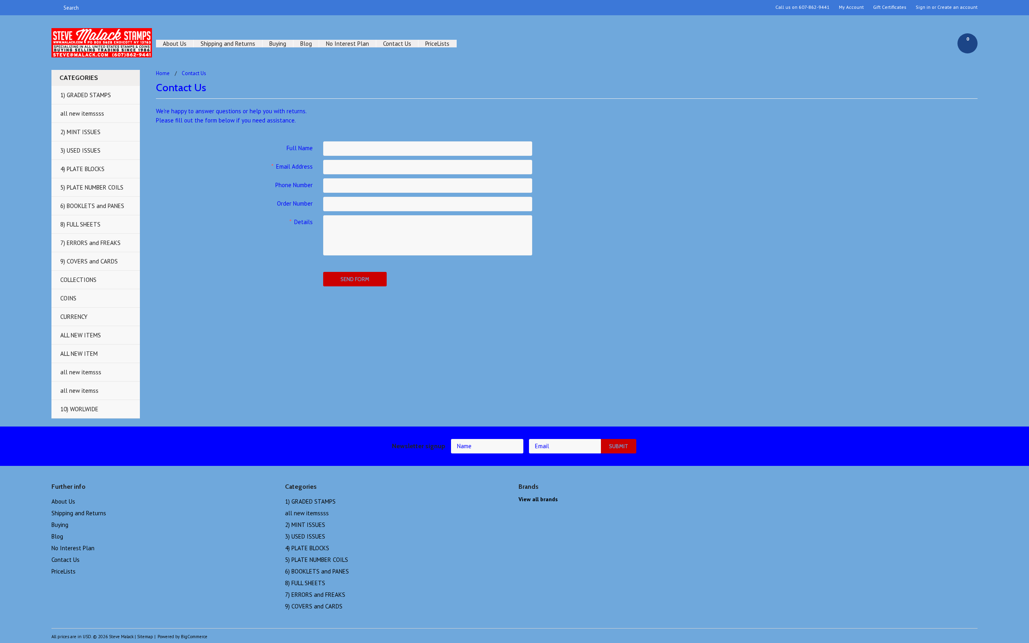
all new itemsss (80, 372)
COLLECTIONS (78, 280)
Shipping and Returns (228, 43)
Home (163, 73)
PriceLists (437, 43)
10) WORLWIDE (79, 409)
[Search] (54, 7)
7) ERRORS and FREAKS (90, 243)
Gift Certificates (889, 7)
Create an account (957, 7)
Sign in (923, 7)
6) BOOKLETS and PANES (92, 206)
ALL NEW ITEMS (80, 335)
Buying (277, 43)
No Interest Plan (347, 43)
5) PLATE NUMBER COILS (91, 187)
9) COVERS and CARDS (89, 261)
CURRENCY (74, 316)
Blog (306, 43)
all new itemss (79, 390)
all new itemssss (82, 113)
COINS (68, 298)
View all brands (538, 499)
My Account (851, 7)
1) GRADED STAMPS (85, 95)
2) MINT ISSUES (80, 132)
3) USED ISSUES (80, 150)
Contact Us (397, 43)
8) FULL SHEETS (80, 224)
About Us (175, 43)
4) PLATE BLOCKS (82, 169)
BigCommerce (194, 636)
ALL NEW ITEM (79, 353)
